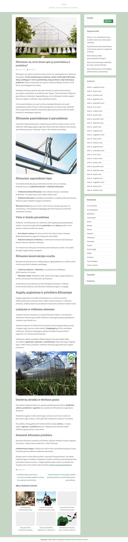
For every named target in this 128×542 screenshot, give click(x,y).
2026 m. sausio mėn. (94, 115)
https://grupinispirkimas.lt (61, 465)
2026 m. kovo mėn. (94, 107)
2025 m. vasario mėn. (95, 158)
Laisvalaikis (91, 218)
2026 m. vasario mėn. (95, 111)
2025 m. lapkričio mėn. (95, 123)
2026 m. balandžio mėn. (96, 103)
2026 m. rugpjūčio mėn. (96, 87)
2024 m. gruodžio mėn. (95, 166)
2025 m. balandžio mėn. (96, 151)
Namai (89, 229)
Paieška (90, 18)
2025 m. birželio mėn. (95, 143)
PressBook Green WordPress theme (76, 539)
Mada (89, 222)
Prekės (89, 245)
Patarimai (21, 469)
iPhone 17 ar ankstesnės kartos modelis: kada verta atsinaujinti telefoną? (99, 39)
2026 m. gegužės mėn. (95, 99)
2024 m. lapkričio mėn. (95, 170)
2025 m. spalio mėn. (94, 127)
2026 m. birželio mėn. (95, 95)
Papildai (90, 233)
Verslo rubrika (92, 265)
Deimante (32, 69)
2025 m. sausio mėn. (94, 162)
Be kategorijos (92, 210)
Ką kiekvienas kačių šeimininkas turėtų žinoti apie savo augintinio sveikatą (99, 49)
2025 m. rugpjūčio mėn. (96, 135)
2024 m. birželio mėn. (95, 190)
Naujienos (91, 281)
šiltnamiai (43, 209)
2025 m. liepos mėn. (94, 139)
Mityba (89, 226)
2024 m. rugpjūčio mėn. (96, 182)
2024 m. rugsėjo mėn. (95, 178)
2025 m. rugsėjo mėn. (95, 131)
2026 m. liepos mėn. (94, 91)
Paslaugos (91, 237)
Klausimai (90, 214)
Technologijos (92, 261)
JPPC (64, 4)
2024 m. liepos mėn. (94, 186)
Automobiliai (92, 206)
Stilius (89, 253)
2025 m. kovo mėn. (94, 154)
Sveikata (90, 257)
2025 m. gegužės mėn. (95, 147)
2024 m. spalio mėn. (94, 174)
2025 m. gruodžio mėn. (95, 119)
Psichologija (91, 249)
